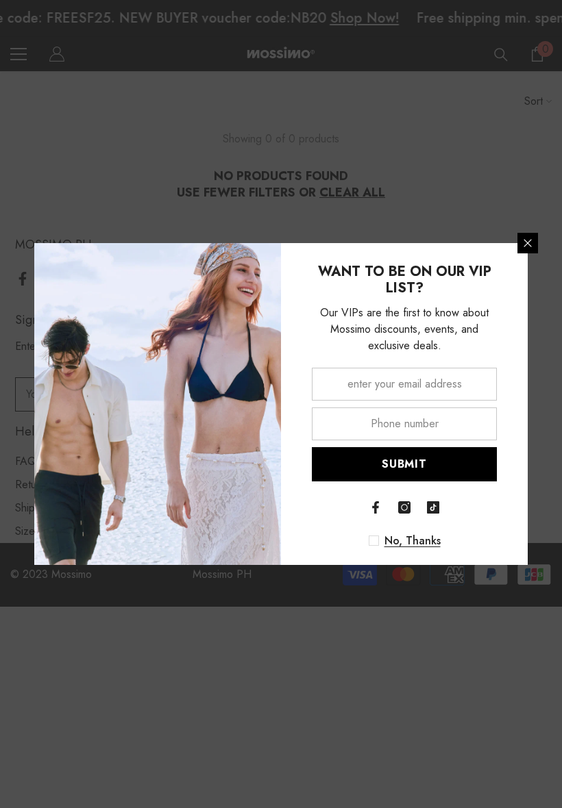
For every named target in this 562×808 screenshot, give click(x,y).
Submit (404, 464)
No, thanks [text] (412, 540)
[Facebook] (375, 507)
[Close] (527, 243)
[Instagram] (404, 507)
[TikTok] (433, 507)
